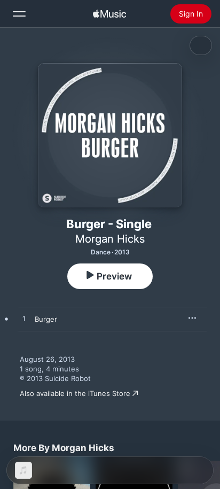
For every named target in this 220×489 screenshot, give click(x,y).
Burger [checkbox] (46, 319)
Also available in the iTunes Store (75, 393)
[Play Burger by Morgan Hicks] (24, 319)
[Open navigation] (19, 14)
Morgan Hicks (110, 238)
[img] (109, 14)
